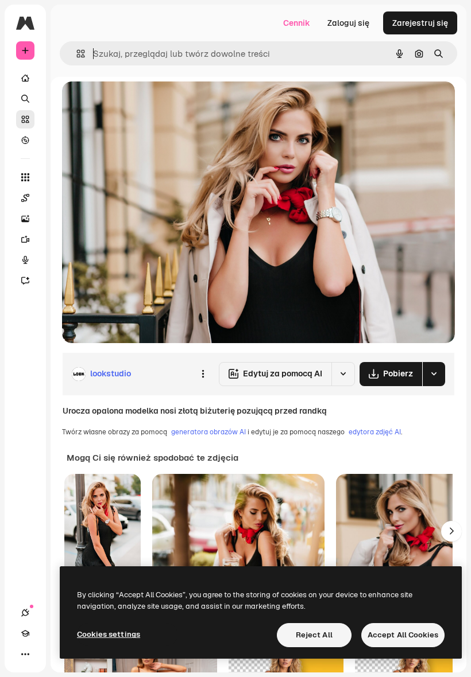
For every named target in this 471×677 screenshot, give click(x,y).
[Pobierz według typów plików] (433, 374)
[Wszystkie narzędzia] (25, 177)
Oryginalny (141, 103)
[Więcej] (25, 654)
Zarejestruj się (420, 23)
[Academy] (25, 633)
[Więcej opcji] (202, 374)
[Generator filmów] (25, 239)
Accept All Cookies (403, 635)
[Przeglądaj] (25, 140)
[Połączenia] (25, 613)
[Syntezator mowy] (25, 260)
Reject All (314, 635)
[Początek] (25, 78)
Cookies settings (108, 634)
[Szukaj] (25, 99)
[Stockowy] (25, 119)
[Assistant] (25, 280)
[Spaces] (25, 198)
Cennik (296, 23)
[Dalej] (451, 531)
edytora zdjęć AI (375, 432)
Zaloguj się (348, 23)
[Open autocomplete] (76, 53)
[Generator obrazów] (25, 218)
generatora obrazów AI (208, 432)
